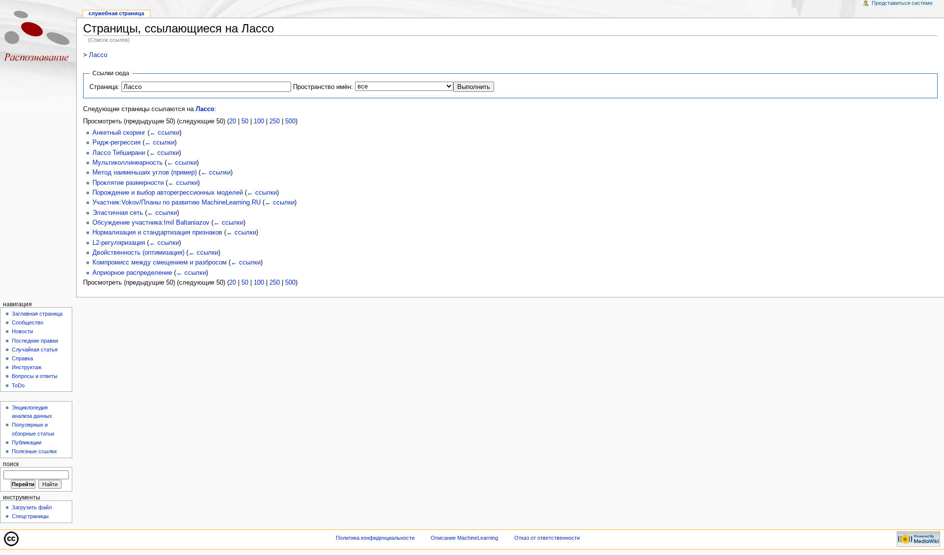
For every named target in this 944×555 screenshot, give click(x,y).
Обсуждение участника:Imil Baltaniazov (150, 222)
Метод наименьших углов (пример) (144, 172)
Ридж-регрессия (116, 142)
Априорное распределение (132, 272)
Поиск (11, 464)
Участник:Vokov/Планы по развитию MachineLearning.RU (176, 202)
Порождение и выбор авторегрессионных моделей (167, 192)
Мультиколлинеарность (127, 162)
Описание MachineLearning (464, 538)
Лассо (98, 55)
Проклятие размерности (128, 182)
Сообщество (27, 322)
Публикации (26, 442)
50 (244, 121)
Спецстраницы (30, 516)
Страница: (104, 87)
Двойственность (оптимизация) (138, 252)
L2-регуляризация (118, 242)
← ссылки (164, 132)
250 (274, 121)
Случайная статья (35, 349)
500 (290, 121)
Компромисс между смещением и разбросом (159, 262)
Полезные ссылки (34, 451)
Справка (22, 358)
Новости (22, 331)
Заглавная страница (37, 314)
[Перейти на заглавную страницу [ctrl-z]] (38, 38)
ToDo (18, 385)
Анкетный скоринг (119, 132)
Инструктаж (26, 367)
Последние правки (35, 341)
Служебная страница (116, 13)
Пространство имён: (323, 87)
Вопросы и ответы (35, 376)
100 (259, 121)
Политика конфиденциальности (375, 538)
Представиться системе (902, 3)
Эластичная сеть (117, 212)
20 (232, 121)
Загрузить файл (32, 507)
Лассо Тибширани (118, 152)
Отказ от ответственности (547, 538)
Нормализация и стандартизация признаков (157, 232)
